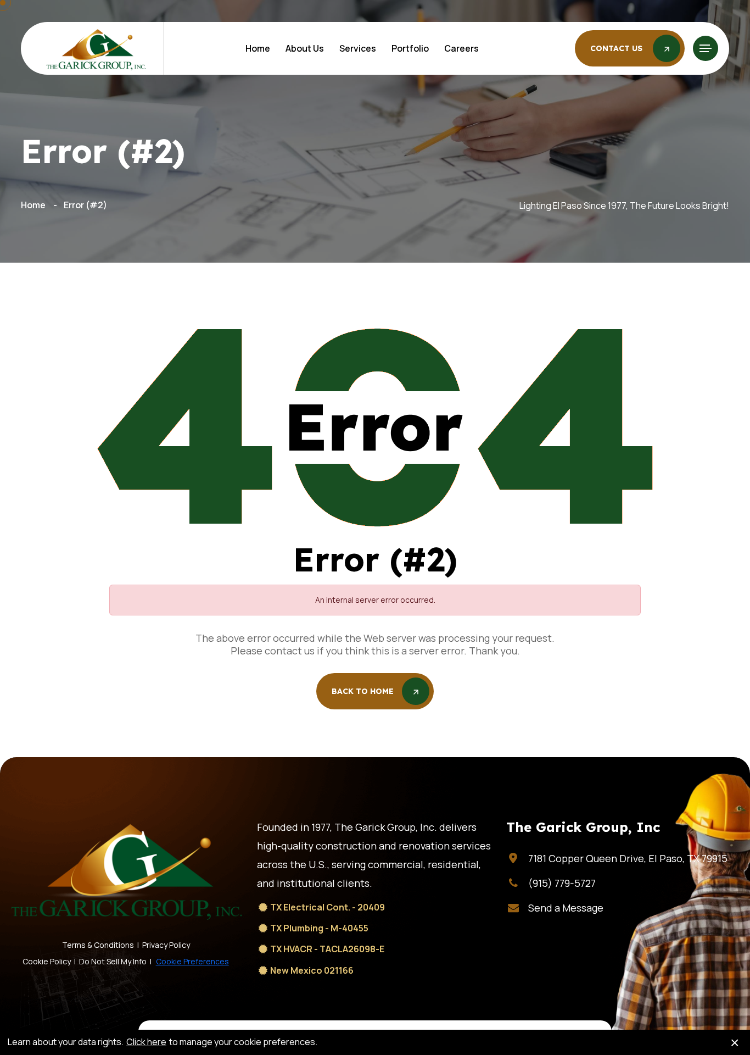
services (357, 48)
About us (305, 48)
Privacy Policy (166, 945)
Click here (146, 1042)
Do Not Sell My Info (113, 961)
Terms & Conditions (98, 945)
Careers (461, 48)
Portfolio (410, 48)
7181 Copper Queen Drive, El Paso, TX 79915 (627, 858)
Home (257, 48)
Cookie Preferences (192, 961)
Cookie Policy (47, 961)
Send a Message (565, 907)
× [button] (734, 1042)
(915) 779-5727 (562, 883)
